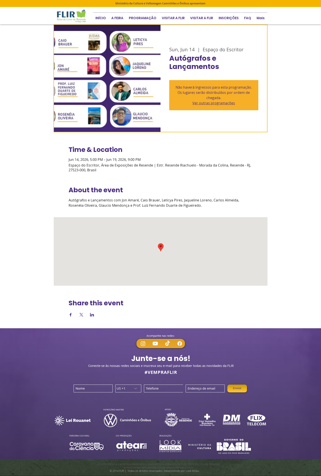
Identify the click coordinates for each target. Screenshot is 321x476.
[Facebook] (180, 343)
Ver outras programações (213, 103)
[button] (228, 16)
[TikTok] (167, 343)
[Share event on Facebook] (71, 314)
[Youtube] (155, 343)
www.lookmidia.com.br (180, 467)
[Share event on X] (81, 314)
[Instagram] (143, 343)
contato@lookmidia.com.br (149, 467)
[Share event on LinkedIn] (92, 314)
